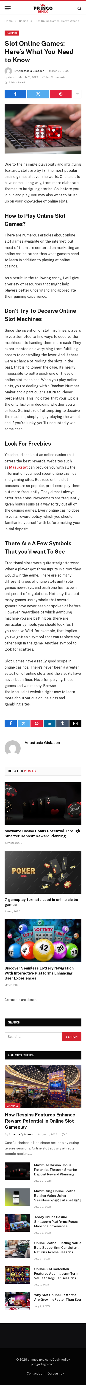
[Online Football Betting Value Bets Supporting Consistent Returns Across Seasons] (17, 1249)
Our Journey (55, 1373)
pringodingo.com (42, 1364)
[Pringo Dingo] (43, 8)
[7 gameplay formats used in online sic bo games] (43, 872)
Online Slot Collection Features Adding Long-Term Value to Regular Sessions (56, 1273)
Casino (11, 33)
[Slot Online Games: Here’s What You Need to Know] (43, 129)
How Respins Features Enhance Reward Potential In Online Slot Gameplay (40, 1121)
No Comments (56, 77)
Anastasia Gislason (31, 70)
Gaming (12, 1105)
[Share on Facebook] (15, 94)
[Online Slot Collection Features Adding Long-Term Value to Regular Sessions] (17, 1275)
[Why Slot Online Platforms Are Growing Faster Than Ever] (17, 1301)
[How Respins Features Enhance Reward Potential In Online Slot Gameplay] (43, 1086)
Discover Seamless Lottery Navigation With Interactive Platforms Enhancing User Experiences (39, 973)
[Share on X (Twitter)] (38, 94)
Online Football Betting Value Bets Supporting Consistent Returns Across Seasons (57, 1247)
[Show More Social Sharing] (77, 94)
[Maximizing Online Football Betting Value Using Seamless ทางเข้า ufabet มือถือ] (17, 1197)
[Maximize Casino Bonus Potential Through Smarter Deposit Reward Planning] (43, 803)
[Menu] (8, 8)
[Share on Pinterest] (61, 94)
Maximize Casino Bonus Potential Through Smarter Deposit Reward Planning (55, 1169)
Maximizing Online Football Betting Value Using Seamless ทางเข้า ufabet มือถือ (57, 1195)
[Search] (79, 8)
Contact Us (34, 1373)
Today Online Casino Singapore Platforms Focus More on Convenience (56, 1221)
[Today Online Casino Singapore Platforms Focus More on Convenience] (17, 1223)
